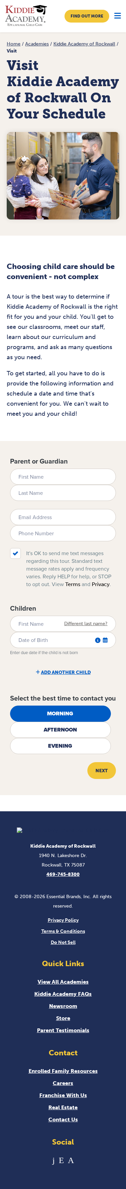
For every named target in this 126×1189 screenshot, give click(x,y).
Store (63, 1018)
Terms (72, 584)
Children (23, 608)
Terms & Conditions (63, 931)
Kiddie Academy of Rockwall (84, 44)
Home (13, 44)
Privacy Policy (63, 920)
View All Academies (63, 982)
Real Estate (63, 1107)
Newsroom (63, 1006)
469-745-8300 (63, 874)
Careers (63, 1083)
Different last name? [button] (86, 623)
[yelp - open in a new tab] (61, 1160)
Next (101, 771)
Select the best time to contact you (63, 698)
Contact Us (63, 1119)
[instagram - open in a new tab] (71, 1160)
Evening (60, 746)
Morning (60, 713)
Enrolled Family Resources (63, 1071)
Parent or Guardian (39, 461)
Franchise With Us (63, 1095)
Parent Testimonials (63, 1030)
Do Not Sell (63, 942)
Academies (37, 44)
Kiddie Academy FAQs (63, 994)
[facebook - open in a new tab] (53, 1160)
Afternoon (60, 730)
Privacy (101, 584)
